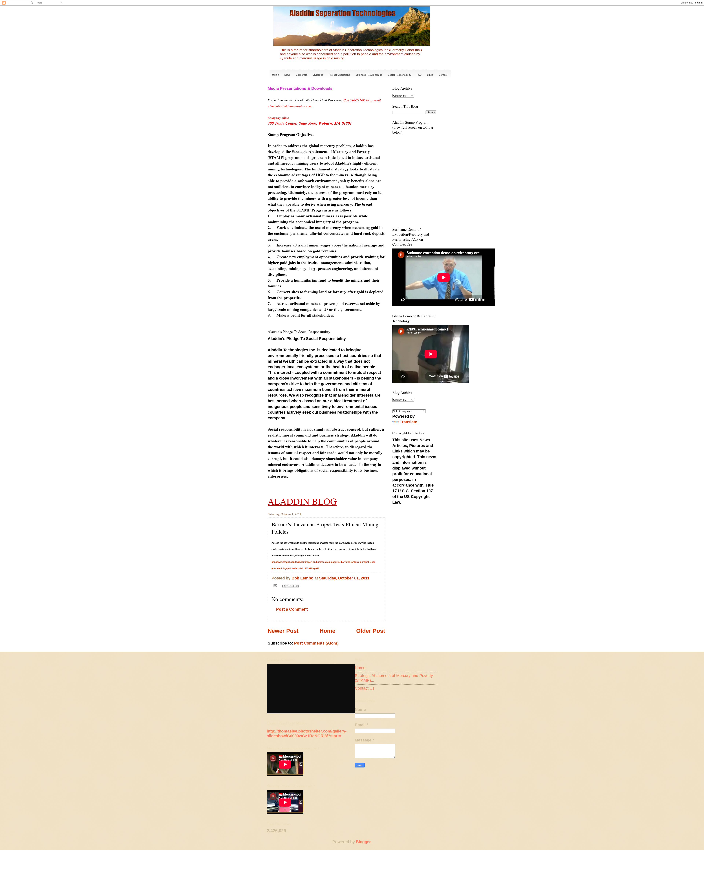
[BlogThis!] (287, 586)
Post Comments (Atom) (316, 643)
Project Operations (339, 74)
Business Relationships (368, 74)
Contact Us (365, 688)
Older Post (370, 631)
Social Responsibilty (399, 74)
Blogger (363, 841)
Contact (443, 74)
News (287, 74)
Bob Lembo (303, 578)
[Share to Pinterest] (297, 586)
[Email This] (283, 586)
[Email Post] (275, 585)
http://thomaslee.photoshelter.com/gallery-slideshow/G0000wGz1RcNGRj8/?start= (306, 733)
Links (430, 74)
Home (275, 74)
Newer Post (283, 631)
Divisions (318, 74)
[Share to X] (290, 586)
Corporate (301, 74)
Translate (408, 422)
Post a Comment (292, 609)
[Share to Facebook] (294, 586)
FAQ (419, 74)
